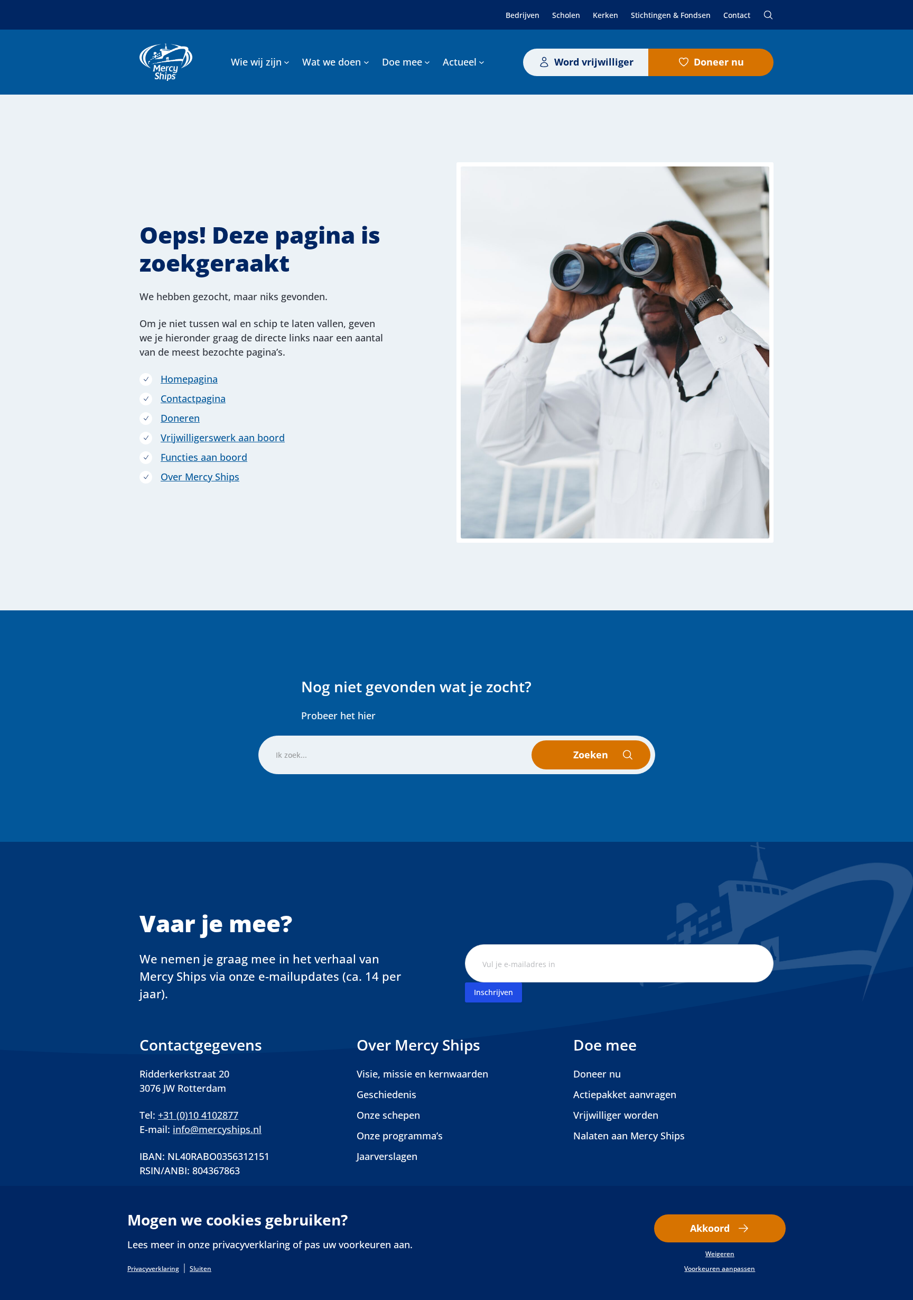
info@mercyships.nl (217, 1129)
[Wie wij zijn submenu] (287, 62)
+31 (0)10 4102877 (198, 1115)
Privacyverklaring (153, 1269)
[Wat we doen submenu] (366, 62)
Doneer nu (719, 61)
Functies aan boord (204, 457)
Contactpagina (193, 398)
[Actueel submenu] (482, 62)
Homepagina (189, 379)
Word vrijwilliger (593, 61)
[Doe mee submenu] (427, 62)
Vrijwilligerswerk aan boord (223, 437)
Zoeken (768, 15)
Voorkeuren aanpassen (719, 1269)
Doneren (180, 418)
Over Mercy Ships (200, 476)
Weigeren (719, 1254)
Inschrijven (493, 992)
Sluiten (200, 1269)
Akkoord (710, 1228)
